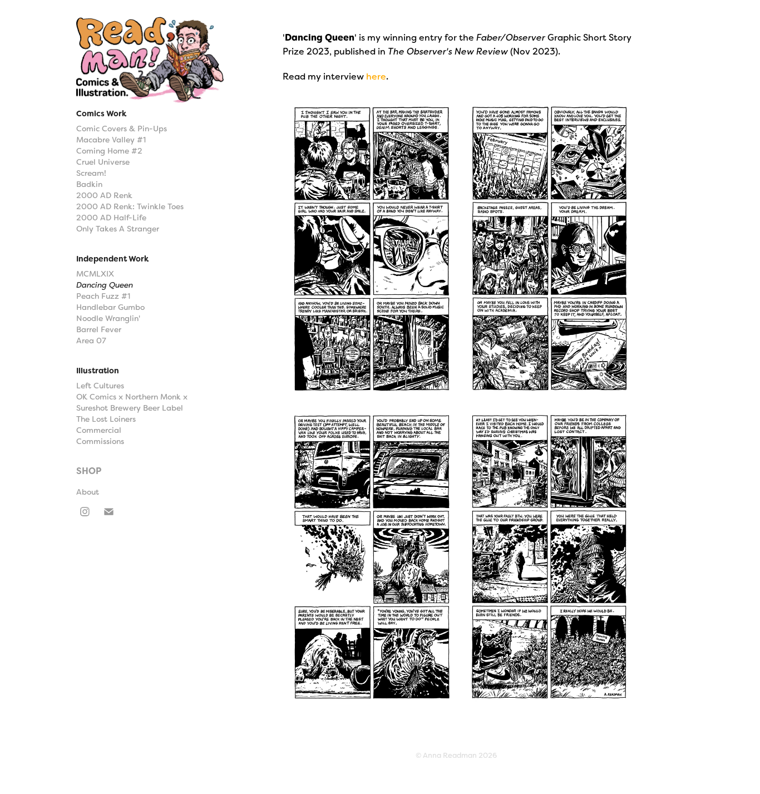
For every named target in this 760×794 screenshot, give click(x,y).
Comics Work (101, 114)
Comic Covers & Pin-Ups (121, 129)
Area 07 (91, 341)
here (376, 76)
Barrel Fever (98, 329)
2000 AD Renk (104, 195)
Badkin (89, 184)
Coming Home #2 (109, 151)
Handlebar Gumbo (110, 307)
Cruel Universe (103, 162)
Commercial (98, 430)
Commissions (100, 441)
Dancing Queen (104, 285)
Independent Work (112, 259)
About (87, 492)
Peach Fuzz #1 (103, 296)
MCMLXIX (95, 274)
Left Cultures (100, 386)
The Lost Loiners (106, 419)
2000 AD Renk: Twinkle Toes (130, 206)
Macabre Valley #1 (111, 140)
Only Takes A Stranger (117, 229)
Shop (88, 471)
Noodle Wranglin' (108, 318)
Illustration (97, 371)
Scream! (91, 173)
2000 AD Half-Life (111, 218)
